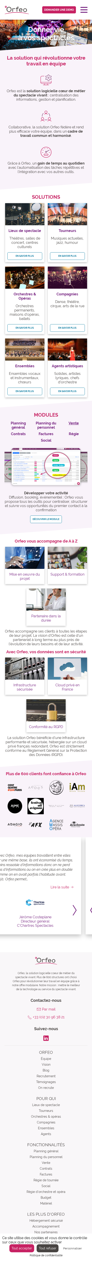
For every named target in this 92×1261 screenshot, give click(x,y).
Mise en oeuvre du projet (24, 576)
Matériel (46, 1203)
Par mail (48, 1009)
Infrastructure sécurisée (24, 687)
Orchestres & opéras (46, 1116)
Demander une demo (59, 9)
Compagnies (46, 1122)
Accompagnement (46, 1226)
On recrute (46, 1088)
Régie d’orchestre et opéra (46, 1192)
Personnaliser (72, 1248)
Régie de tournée (46, 1180)
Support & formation (67, 574)
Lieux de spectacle (46, 1105)
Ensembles (46, 1128)
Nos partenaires (46, 1232)
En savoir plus (25, 256)
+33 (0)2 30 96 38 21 (49, 1017)
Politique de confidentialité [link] (46, 1255)
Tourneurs (46, 1111)
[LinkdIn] (46, 1038)
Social (46, 1186)
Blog (46, 1070)
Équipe (46, 1059)
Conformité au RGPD (46, 727)
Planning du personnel (46, 1157)
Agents (46, 1134)
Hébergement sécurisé (46, 1220)
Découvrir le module (46, 519)
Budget (46, 1197)
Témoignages (46, 1082)
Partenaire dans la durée (46, 618)
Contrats (46, 1168)
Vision (46, 1064)
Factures (46, 1174)
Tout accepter (22, 1248)
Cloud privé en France (67, 687)
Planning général (46, 1151)
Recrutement (46, 1076)
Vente (46, 1163)
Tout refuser (47, 1248)
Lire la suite (70, 887)
